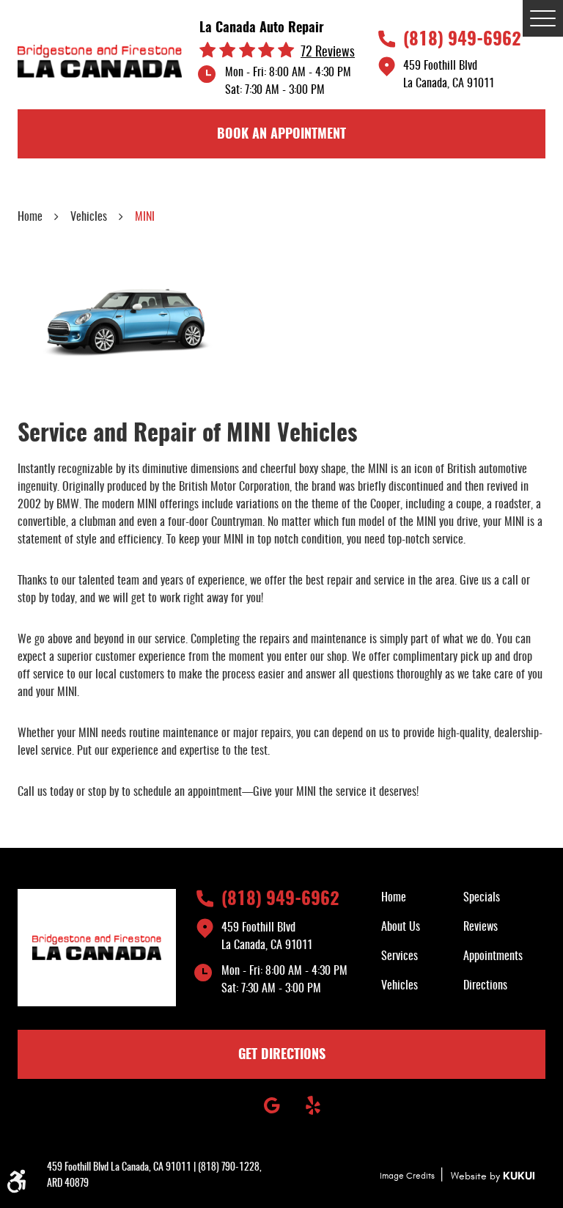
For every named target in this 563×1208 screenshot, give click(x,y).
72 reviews (328, 53)
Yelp (313, 1105)
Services (399, 956)
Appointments (493, 956)
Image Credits (407, 1176)
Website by (493, 1176)
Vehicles (88, 217)
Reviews (480, 927)
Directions (485, 986)
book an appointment (281, 135)
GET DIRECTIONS (281, 1055)
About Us (400, 927)
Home (30, 217)
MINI (145, 217)
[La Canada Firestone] (100, 61)
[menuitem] (422, 898)
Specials (481, 898)
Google (271, 1105)
